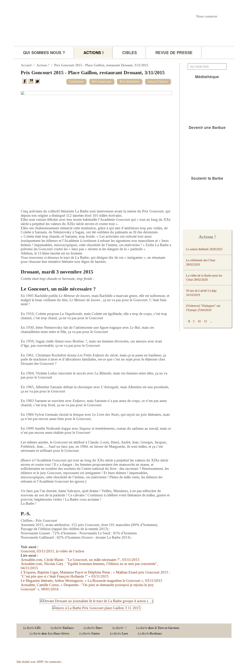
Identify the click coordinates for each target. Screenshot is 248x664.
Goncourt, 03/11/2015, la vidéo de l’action (52, 551)
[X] (38, 81)
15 (205, 321)
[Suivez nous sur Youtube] (33, 647)
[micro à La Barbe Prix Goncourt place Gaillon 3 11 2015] (96, 607)
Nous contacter (206, 16)
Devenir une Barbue (207, 127)
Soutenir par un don (228, 651)
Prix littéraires (129, 81)
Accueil (26, 65)
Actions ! (94, 52)
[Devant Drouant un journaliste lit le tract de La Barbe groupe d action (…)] (96, 600)
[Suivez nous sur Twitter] (44, 647)
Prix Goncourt (101, 81)
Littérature (76, 81)
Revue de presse (174, 52)
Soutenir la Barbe (207, 178)
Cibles (129, 52)
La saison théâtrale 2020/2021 (204, 249)
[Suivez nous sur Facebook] (56, 647)
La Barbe (32, 627)
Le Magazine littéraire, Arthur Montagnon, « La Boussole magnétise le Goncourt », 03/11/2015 (91, 581)
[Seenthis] (31, 81)
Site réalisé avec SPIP (29, 661)
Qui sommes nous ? (44, 52)
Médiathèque (207, 76)
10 (199, 321)
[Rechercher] (225, 66)
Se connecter (53, 661)
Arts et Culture (158, 81)
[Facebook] (25, 81)
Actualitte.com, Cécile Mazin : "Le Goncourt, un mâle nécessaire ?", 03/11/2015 (80, 560)
